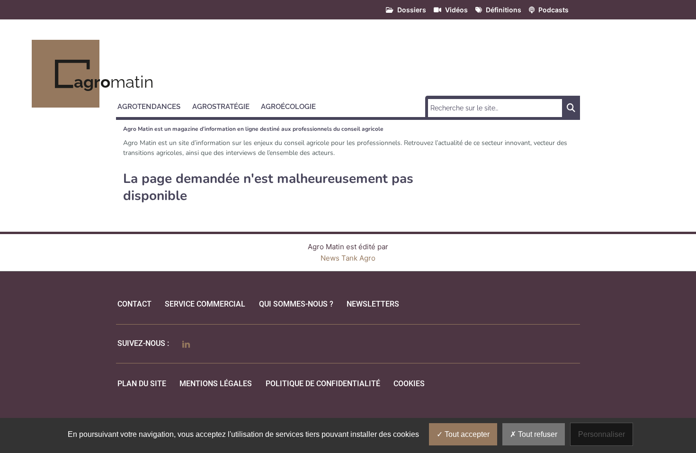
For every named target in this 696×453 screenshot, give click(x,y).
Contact (134, 303)
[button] (153, 105)
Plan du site (141, 383)
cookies (409, 383)
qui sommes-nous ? (296, 303)
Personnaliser (601, 434)
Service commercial (205, 303)
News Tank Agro (348, 258)
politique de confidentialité (323, 383)
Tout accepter (466, 434)
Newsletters (373, 303)
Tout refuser (536, 434)
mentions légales (215, 383)
